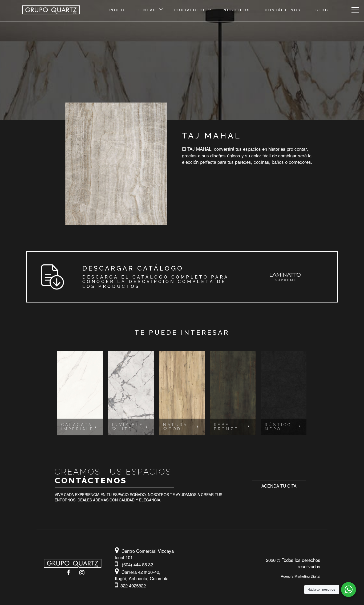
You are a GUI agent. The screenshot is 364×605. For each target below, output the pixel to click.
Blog (322, 9)
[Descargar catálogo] (182, 277)
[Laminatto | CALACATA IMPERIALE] (80, 393)
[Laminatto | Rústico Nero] (283, 393)
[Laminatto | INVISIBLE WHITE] (131, 393)
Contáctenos (283, 9)
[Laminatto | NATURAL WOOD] (182, 393)
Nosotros (237, 9)
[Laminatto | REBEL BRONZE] (233, 393)
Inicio (117, 9)
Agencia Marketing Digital (300, 576)
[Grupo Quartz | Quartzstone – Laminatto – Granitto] (56, 9)
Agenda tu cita (279, 486)
